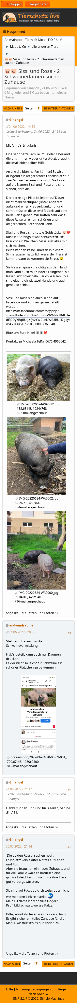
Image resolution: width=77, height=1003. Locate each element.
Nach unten (13, 108)
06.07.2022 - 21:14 (19, 846)
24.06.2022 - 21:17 (19, 789)
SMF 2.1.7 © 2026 (25, 998)
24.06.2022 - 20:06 (22, 632)
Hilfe (9, 989)
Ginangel (16, 120)
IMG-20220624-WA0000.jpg (38, 593)
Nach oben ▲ (38, 994)
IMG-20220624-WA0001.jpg (40, 404)
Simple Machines (52, 998)
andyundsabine (21, 625)
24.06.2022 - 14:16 (22, 126)
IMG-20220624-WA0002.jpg (38, 498)
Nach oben (12, 963)
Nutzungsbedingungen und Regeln (42, 989)
